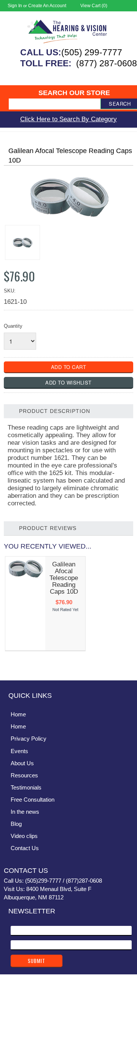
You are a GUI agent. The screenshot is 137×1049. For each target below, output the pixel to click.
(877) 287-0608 (106, 63)
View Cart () (93, 5)
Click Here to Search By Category (68, 119)
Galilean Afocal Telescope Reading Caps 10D (63, 578)
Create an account (47, 5)
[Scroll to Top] (126, 667)
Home (18, 714)
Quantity (13, 326)
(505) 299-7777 (91, 52)
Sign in (15, 5)
